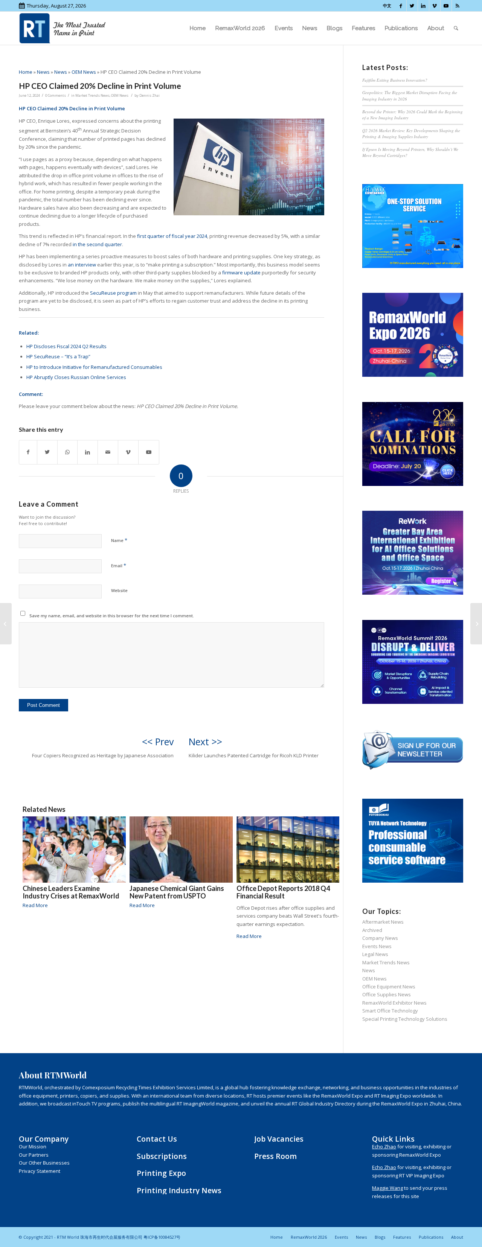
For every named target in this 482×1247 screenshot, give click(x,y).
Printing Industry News (179, 1190)
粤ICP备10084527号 (161, 1237)
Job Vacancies (279, 1139)
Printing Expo (161, 1173)
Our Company (44, 1139)
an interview (82, 264)
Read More (35, 905)
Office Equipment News (388, 986)
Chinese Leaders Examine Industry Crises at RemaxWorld (71, 892)
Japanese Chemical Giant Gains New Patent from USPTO (177, 892)
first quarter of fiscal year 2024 (172, 236)
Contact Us (157, 1139)
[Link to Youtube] (446, 5)
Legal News (375, 954)
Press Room (275, 1156)
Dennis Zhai (149, 95)
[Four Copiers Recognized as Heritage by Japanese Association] (6, 623)
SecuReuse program (113, 292)
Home (25, 72)
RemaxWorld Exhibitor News (394, 1002)
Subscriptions (162, 1156)
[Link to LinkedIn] (423, 5)
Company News (380, 938)
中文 (387, 5)
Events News (377, 946)
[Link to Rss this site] (457, 5)
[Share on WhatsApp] (67, 452)
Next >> (205, 741)
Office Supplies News (386, 994)
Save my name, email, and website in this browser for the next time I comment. (111, 615)
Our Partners (34, 1154)
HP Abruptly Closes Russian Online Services (76, 377)
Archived (372, 930)
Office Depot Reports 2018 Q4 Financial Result (283, 892)
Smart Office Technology (390, 1010)
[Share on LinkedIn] (88, 452)
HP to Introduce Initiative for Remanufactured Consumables (94, 367)
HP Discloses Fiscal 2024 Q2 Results (66, 346)
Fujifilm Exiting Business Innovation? (394, 80)
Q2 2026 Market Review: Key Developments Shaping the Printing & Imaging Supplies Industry (411, 134)
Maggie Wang (387, 1188)
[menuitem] (197, 28)
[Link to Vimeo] (434, 5)
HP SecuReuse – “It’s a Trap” (58, 356)
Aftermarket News (383, 921)
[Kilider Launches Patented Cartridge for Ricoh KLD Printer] (476, 623)
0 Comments (55, 95)
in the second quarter (97, 244)
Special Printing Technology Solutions (404, 1019)
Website (119, 590)
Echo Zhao (384, 1146)
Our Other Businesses (44, 1162)
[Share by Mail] (108, 452)
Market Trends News (92, 95)
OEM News (84, 72)
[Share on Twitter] (47, 452)
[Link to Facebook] (400, 5)
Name (119, 540)
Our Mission (32, 1146)
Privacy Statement (39, 1171)
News (43, 72)
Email (118, 565)
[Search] (456, 28)
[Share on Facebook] (28, 452)
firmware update (241, 272)
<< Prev (158, 741)
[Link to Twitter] (412, 5)
